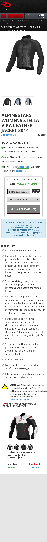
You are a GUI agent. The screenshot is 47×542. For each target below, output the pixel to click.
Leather (4, 23)
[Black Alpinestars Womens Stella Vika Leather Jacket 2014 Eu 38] (6, 102)
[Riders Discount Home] (6, 4)
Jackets (39, 20)
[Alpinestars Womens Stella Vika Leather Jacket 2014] (23, 64)
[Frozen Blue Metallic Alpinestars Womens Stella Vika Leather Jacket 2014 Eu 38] (17, 102)
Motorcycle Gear (25, 20)
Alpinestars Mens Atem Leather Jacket (22, 454)
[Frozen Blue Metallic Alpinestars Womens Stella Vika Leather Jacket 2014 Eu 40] (28, 102)
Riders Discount (7, 20)
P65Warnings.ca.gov (19, 399)
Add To (22, 209)
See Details (35, 467)
